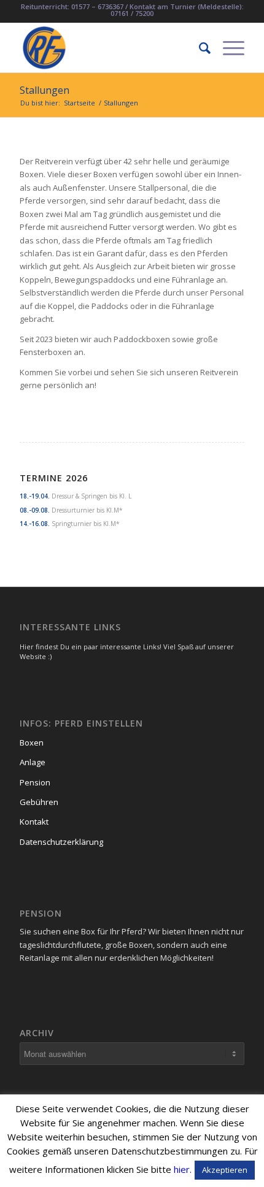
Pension (35, 782)
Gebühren (39, 801)
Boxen (32, 742)
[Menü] (227, 47)
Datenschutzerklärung (61, 841)
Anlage (32, 762)
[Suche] (199, 47)
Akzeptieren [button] (224, 1169)
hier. (183, 1169)
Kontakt (34, 821)
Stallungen (44, 90)
